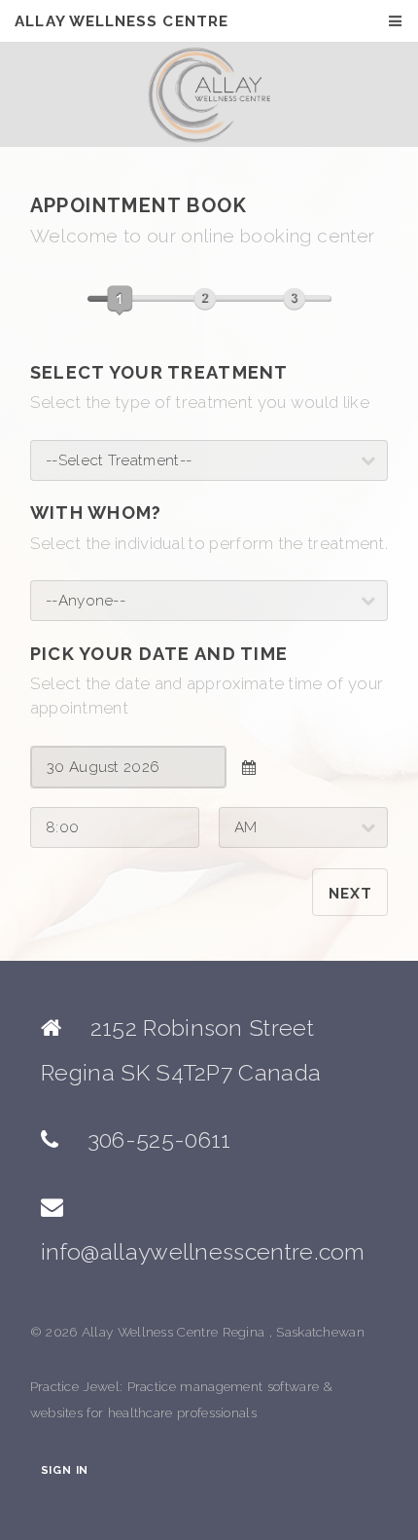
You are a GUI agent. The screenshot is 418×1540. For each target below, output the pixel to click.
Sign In (64, 1470)
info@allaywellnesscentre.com (203, 1251)
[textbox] (128, 767)
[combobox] (128, 767)
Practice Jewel (75, 1386)
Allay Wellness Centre (121, 21)
